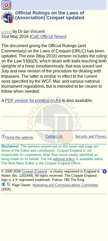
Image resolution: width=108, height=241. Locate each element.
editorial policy (64, 159)
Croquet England (34, 171)
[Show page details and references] (3, 185)
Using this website (19, 137)
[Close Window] (6, 5)
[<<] (3, 31)
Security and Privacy (91, 136)
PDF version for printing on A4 (33, 100)
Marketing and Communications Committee (65, 185)
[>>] (9, 31)
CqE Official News (48, 36)
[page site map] (9, 185)
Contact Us (54, 136)
